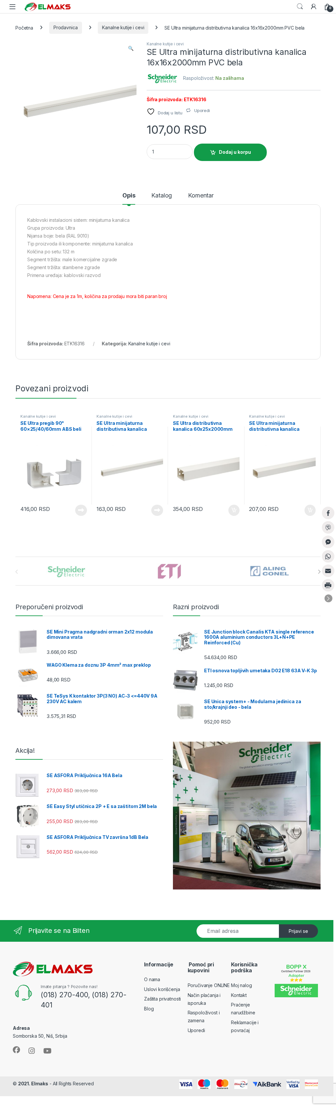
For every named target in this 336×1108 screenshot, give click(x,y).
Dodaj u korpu (235, 152)
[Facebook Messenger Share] (328, 542)
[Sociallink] (16, 1049)
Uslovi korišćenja (162, 989)
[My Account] (313, 7)
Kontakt (239, 995)
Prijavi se (298, 931)
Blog (149, 1008)
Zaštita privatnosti (162, 999)
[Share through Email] (328, 571)
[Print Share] (328, 585)
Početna (24, 27)
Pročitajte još (77, 510)
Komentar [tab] (201, 196)
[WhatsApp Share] (328, 556)
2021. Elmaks (33, 1083)
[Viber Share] (328, 527)
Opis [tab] (128, 196)
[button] (131, 48)
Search (300, 6)
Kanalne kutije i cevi (123, 27)
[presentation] (319, 571)
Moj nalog (241, 985)
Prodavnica (65, 27)
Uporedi (196, 1030)
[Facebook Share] (328, 513)
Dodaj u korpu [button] (233, 510)
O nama (152, 979)
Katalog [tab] (161, 196)
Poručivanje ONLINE (209, 985)
